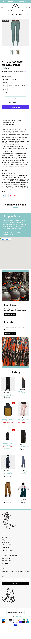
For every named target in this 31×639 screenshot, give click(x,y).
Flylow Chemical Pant (7, 501)
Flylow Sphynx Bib (23, 472)
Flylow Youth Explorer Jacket (8, 420)
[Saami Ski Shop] (15, 7)
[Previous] (11, 48)
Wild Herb (14, 79)
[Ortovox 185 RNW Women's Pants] (15, 32)
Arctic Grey (5, 79)
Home (3, 14)
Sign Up (15, 583)
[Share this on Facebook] (7, 195)
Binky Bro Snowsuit (23, 501)
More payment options (15, 112)
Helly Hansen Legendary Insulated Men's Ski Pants (7, 394)
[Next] (20, 48)
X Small (4, 85)
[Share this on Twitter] (3, 195)
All (8, 14)
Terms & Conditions (6, 544)
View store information (8, 124)
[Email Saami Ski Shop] (2, 563)
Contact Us (4, 537)
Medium (17, 85)
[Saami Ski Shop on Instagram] (6, 563)
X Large (4, 89)
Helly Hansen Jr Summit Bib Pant (23, 391)
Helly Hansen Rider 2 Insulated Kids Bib (7, 444)
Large (23, 85)
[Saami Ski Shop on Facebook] (4, 563)
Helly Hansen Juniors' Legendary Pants (23, 447)
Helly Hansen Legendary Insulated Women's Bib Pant (7, 473)
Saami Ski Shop (17, 616)
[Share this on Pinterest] (10, 195)
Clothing (15, 372)
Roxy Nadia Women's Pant (23, 420)
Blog (3, 539)
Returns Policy (5, 542)
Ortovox (4, 67)
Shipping (4, 541)
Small (10, 85)
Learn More (10, 314)
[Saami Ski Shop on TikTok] (8, 563)
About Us (4, 536)
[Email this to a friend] (14, 195)
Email (3, 576)
